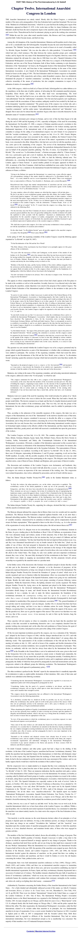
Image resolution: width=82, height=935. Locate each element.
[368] (56, 600)
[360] (29, 232)
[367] (70, 525)
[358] (68, 180)
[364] (60, 364)
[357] (37, 114)
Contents (30, 931)
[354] (7, 35)
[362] (28, 254)
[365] (43, 477)
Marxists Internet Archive (45, 931)
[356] (32, 83)
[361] (45, 232)
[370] (48, 666)
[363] (35, 335)
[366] (70, 488)
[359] (16, 204)
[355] (74, 50)
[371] (53, 880)
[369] (11, 651)
